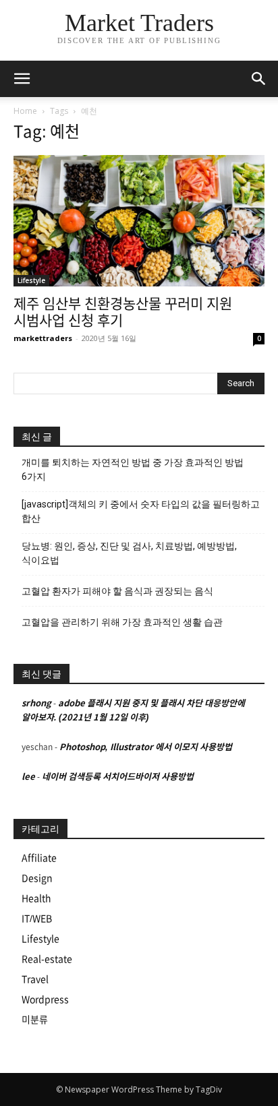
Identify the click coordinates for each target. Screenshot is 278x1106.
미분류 (35, 1019)
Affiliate (39, 858)
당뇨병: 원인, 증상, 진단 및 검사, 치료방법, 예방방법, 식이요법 (129, 553)
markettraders (42, 338)
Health (36, 898)
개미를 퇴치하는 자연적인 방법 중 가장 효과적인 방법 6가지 (133, 469)
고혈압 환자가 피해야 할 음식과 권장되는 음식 (117, 591)
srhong (36, 703)
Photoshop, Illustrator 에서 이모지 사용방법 (145, 747)
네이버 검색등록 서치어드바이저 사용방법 (118, 776)
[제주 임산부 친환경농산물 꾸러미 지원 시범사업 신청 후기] (139, 220)
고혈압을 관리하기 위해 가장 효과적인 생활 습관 (122, 622)
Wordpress (45, 999)
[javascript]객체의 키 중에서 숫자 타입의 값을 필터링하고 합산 (141, 511)
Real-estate (47, 959)
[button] (259, 79)
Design (37, 878)
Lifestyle (31, 280)
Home (25, 111)
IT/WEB (37, 918)
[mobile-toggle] (21, 79)
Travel (35, 979)
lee (28, 776)
